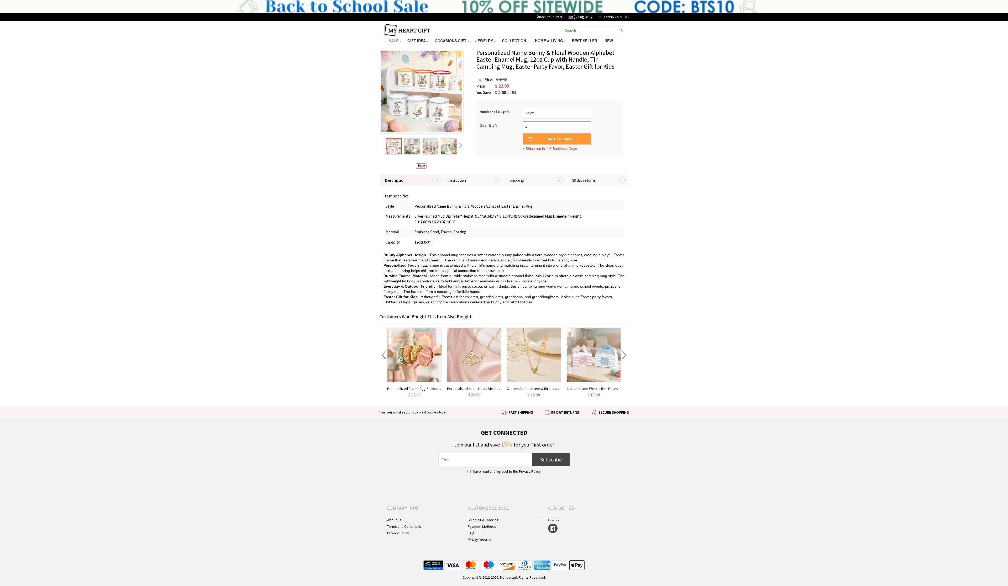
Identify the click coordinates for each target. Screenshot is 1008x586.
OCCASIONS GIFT (451, 40)
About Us (394, 520)
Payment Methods (482, 526)
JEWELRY (484, 40)
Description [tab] (395, 180)
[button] (383, 355)
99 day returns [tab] (584, 180)
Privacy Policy (530, 471)
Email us (553, 520)
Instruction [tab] (457, 180)
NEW (609, 40)
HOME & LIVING (549, 40)
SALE (394, 40)
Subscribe (551, 459)
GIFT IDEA (417, 40)
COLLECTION (514, 40)
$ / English (581, 17)
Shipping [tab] (517, 180)
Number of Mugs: (495, 112)
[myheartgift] (407, 29)
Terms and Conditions (404, 526)
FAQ (471, 533)
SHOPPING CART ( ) (614, 17)
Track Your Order (550, 17)
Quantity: (488, 125)
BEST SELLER (585, 40)
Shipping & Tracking (483, 520)
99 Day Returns (479, 539)
